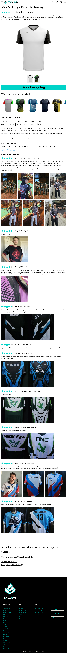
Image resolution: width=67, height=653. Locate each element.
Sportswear (6, 628)
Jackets (5, 624)
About (21, 618)
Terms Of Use (39, 608)
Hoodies (5, 622)
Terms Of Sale (39, 612)
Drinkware (6, 616)
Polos (4, 638)
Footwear (6, 618)
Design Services (57, 617)
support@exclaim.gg (12, 564)
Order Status (23, 610)
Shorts (5, 640)
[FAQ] (53, 2)
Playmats (6, 636)
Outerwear (6, 632)
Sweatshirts (6, 642)
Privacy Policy (39, 610)
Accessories (6, 608)
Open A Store (57, 613)
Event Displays (7, 612)
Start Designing (33, 87)
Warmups (6, 648)
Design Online (57, 609)
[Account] (57, 2)
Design (5, 614)
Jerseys (5, 626)
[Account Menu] (2, 2)
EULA (37, 614)
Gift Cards (22, 616)
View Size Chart (9, 150)
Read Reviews (28, 12)
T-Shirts (5, 644)
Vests (4, 646)
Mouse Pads (6, 630)
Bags (4, 610)
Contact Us (22, 612)
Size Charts (22, 614)
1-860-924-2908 (9, 561)
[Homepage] (11, 2)
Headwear (6, 620)
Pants (5, 634)
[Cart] (61, 2)
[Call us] (64, 2)
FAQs (21, 608)
